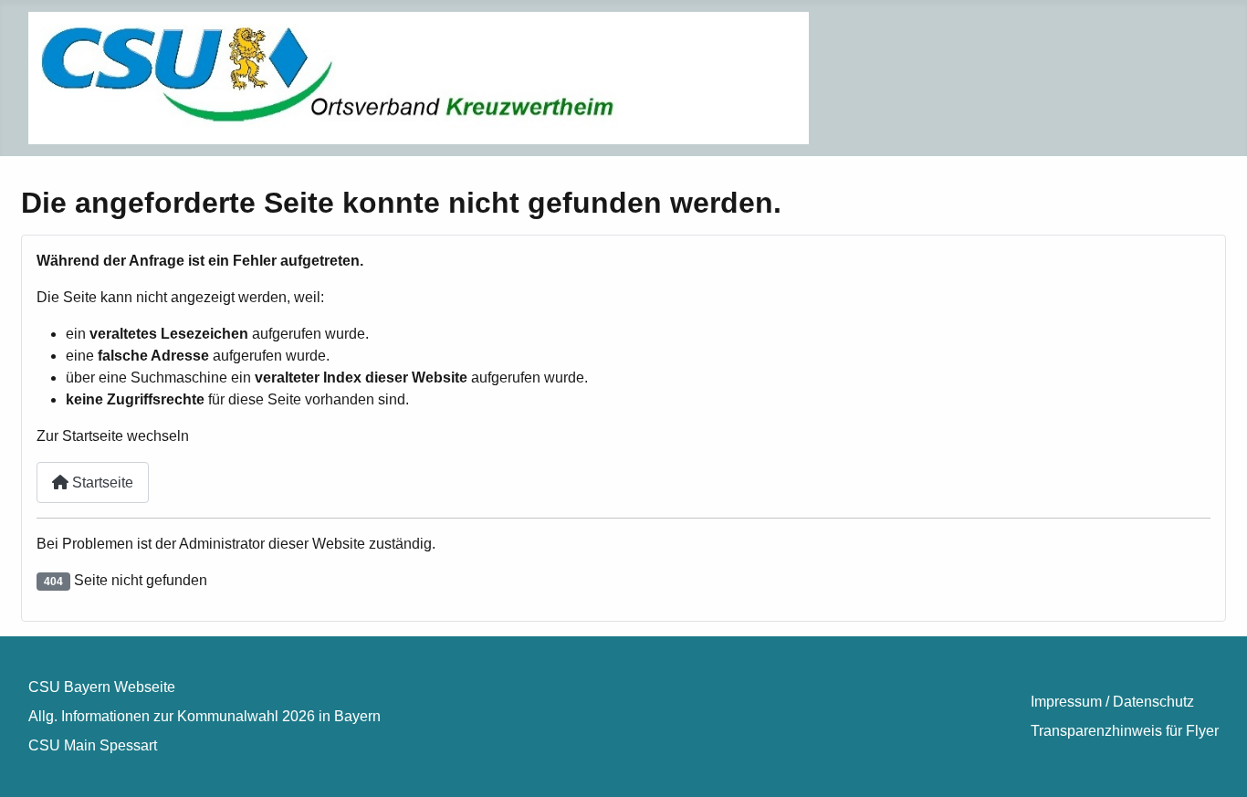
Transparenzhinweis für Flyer (1125, 731)
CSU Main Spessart (92, 745)
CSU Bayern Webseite (101, 687)
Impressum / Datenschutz (1112, 701)
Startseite (100, 482)
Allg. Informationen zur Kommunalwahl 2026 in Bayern (204, 716)
